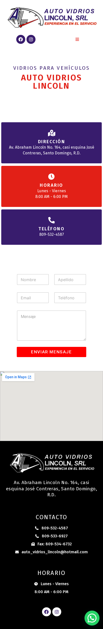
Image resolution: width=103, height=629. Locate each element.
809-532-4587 (51, 234)
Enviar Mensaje (51, 351)
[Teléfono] (51, 220)
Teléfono (51, 229)
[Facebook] (20, 39)
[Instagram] (31, 39)
